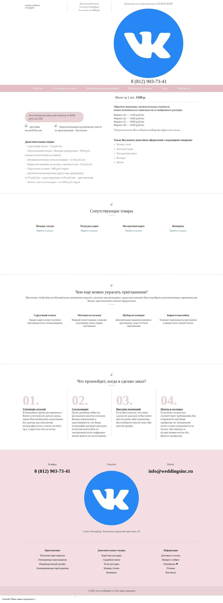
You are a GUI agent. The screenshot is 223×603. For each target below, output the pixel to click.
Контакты (183, 88)
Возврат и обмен (170, 559)
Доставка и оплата (65, 88)
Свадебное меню (111, 559)
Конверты (111, 572)
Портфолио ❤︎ (171, 564)
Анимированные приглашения (52, 568)
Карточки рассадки (112, 555)
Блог (165, 88)
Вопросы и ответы (140, 88)
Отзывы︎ (171, 568)
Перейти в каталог (45, 231)
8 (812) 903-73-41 (149, 81)
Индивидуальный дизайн (102, 88)
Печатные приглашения (52, 555)
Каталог (38, 88)
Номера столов (111, 568)
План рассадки (111, 564)
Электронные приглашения (52, 559)
